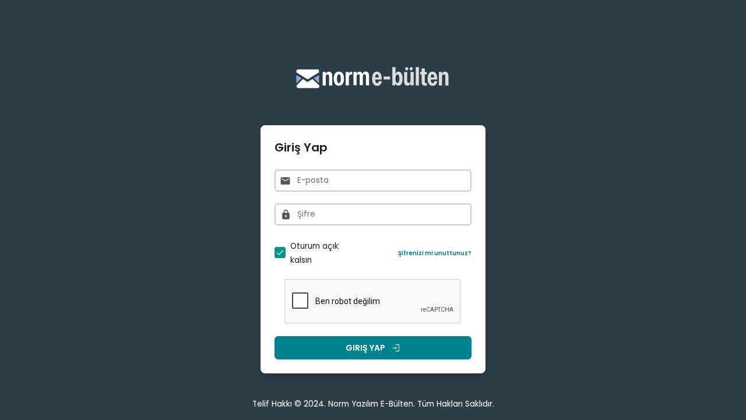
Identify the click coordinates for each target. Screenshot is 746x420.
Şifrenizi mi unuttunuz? (434, 253)
